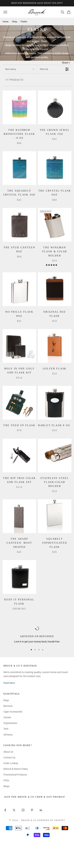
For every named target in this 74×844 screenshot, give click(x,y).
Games (7, 717)
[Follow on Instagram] (23, 810)
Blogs (6, 786)
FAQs (6, 780)
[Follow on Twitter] (14, 810)
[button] (51, 265)
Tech (5, 728)
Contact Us (9, 757)
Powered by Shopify (51, 820)
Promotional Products (15, 774)
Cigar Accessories (12, 711)
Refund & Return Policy (15, 769)
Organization (10, 723)
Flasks (24, 21)
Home (5, 21)
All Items (8, 734)
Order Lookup (10, 763)
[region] (37, 634)
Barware (8, 706)
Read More (9, 683)
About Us (8, 751)
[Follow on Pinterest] (32, 810)
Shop (14, 21)
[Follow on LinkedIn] (41, 810)
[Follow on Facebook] (5, 810)
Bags (6, 700)
